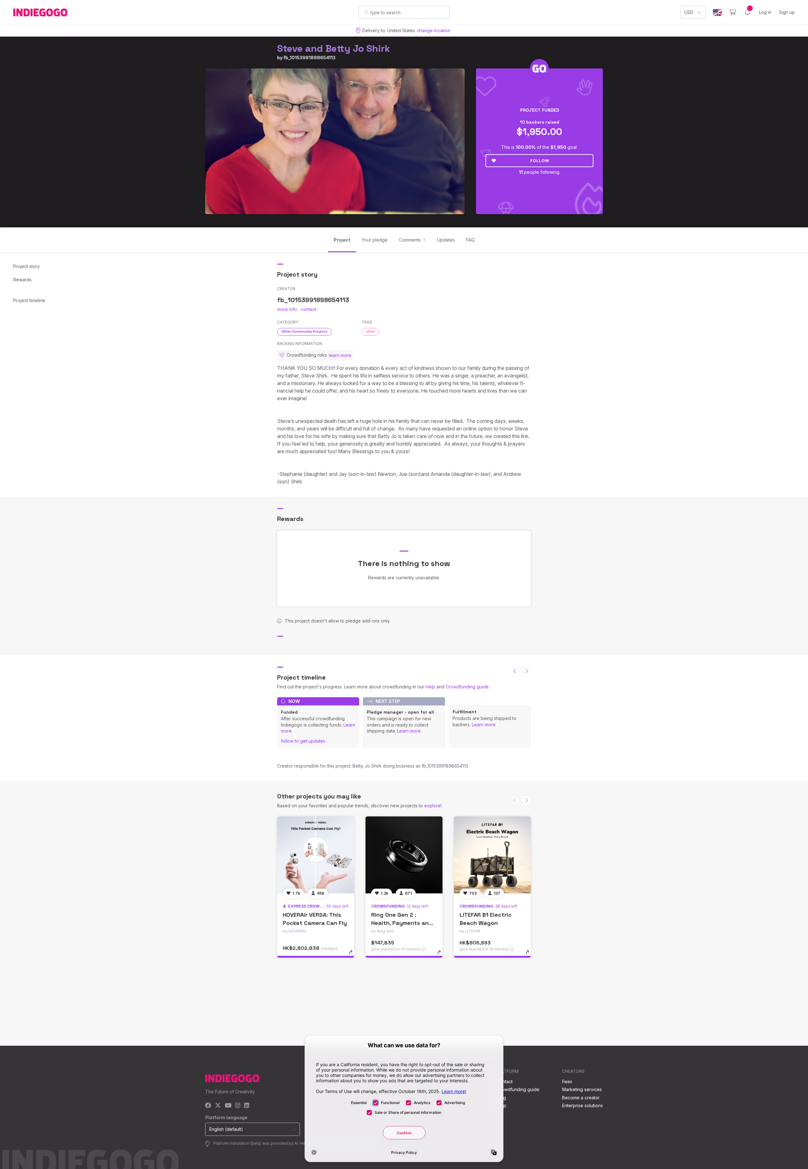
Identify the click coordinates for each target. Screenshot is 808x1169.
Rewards (22, 279)
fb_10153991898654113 (309, 57)
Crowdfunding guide (467, 686)
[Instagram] (237, 1105)
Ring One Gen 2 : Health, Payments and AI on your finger (401, 922)
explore (432, 805)
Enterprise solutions (582, 1105)
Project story (26, 266)
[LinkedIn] (246, 1105)
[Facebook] (208, 1105)
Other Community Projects (304, 331)
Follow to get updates (303, 741)
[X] (218, 1105)
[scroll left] (515, 671)
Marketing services (582, 1089)
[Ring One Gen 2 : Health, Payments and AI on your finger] (404, 854)
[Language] (717, 12)
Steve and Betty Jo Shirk (333, 48)
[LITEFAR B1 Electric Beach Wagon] (492, 854)
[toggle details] (354, 955)
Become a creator (581, 1097)
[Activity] (747, 12)
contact (308, 309)
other (370, 331)
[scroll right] (526, 671)
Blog (501, 1097)
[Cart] (733, 12)
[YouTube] (228, 1105)
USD (688, 12)
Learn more (409, 731)
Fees (567, 1081)
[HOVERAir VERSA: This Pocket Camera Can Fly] (315, 854)
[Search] (366, 12)
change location (433, 30)
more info (287, 309)
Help (430, 686)
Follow (539, 160)
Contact (504, 1081)
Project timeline (29, 300)
